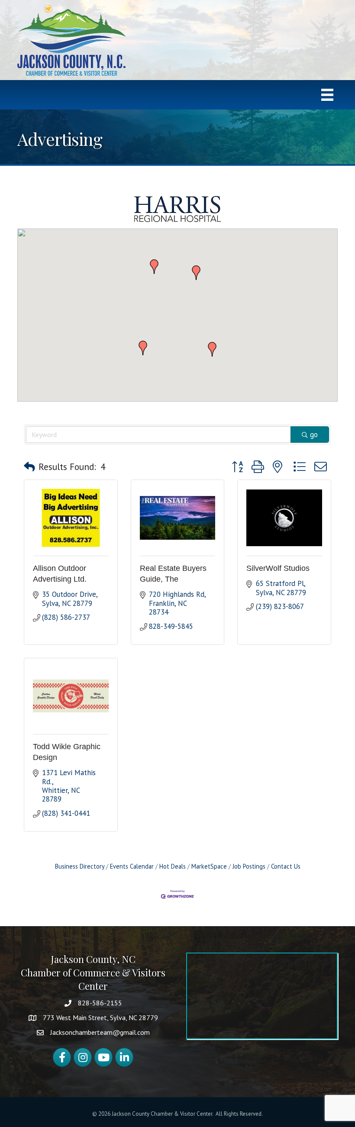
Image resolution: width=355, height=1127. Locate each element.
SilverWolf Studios (278, 568)
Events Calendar (132, 866)
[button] (212, 349)
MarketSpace (209, 866)
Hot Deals (172, 866)
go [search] (314, 434)
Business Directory (79, 866)
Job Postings (248, 866)
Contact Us (285, 866)
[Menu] (327, 94)
